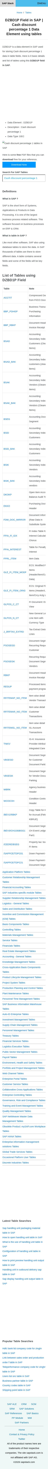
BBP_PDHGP (11, 311)
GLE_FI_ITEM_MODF (15, 572)
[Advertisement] (24, 94)
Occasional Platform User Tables (19, 1157)
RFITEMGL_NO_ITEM (15, 727)
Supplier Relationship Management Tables (24, 898)
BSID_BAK (9, 449)
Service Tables (9, 940)
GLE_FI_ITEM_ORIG (14, 590)
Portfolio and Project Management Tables (23, 1068)
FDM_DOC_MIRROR (15, 519)
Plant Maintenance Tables (15, 993)
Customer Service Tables (15, 1084)
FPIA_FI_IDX (10, 535)
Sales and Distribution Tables (17, 909)
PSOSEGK (9, 661)
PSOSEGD (9, 645)
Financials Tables (11, 946)
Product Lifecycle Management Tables (21, 977)
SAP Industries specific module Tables (21, 892)
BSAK (7, 382)
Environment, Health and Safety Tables (22, 1062)
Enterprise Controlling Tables (17, 1095)
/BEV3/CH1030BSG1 (14, 830)
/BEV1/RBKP (10, 814)
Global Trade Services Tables (17, 1152)
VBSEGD (8, 760)
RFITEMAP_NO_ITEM (15, 698)
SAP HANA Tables (11, 1136)
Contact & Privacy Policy (21, 1434)
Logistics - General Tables (15, 903)
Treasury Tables (10, 1035)
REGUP (8, 686)
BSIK (6, 465)
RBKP (7, 675)
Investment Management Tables (18, 1019)
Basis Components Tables (15, 924)
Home (22, 1429)
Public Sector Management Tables (19, 1052)
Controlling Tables (11, 929)
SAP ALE (12, 1404)
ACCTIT (8, 297)
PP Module (17, 1418)
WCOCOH (9, 801)
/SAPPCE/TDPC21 (13, 862)
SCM (33, 1404)
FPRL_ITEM (10, 558)
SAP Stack (8, 3)
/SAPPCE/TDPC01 (13, 853)
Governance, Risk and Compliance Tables (23, 1100)
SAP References (13, 1413)
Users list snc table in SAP (15, 1376)
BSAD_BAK (10, 362)
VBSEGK (8, 776)
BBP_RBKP (10, 325)
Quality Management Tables (16, 1111)
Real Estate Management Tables (19, 951)
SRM (12, 1408)
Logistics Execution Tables (15, 1046)
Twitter (21, 1439)
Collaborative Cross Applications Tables (22, 1089)
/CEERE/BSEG (11, 844)
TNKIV (7, 744)
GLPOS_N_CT (11, 618)
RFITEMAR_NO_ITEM (15, 711)
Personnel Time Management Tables (21, 999)
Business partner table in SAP (17, 1381)
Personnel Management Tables (18, 1030)
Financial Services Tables (15, 1041)
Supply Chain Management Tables (20, 1025)
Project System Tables (13, 982)
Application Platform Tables (16, 872)
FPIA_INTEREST (12, 549)
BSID (6, 433)
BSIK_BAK (9, 481)
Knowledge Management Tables (18, 962)
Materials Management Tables (17, 935)
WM (30, 1418)
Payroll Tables (9, 1057)
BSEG (7, 419)
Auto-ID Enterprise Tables (15, 1014)
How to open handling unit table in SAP (22, 1237)
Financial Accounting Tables (16, 887)
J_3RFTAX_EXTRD (14, 631)
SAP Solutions (26, 1408)
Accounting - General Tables (16, 956)
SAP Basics (32, 1413)
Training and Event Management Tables (22, 1105)
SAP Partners (22, 1422)
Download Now (19, 164)
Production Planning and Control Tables (22, 988)
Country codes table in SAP (16, 1385)
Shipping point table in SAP (16, 1390)
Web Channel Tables (13, 1073)
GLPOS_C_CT (11, 604)
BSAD (7, 341)
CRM (23, 1404)
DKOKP (8, 494)
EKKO (7, 506)
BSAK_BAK (10, 403)
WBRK (7, 789)
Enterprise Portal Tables (14, 1079)
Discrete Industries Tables (15, 1162)
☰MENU (41, 3)
